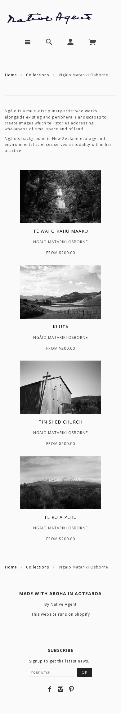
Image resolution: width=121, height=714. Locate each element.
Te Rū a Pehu (60, 517)
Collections (37, 75)
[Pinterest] (71, 689)
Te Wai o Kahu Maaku (60, 231)
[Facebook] (50, 689)
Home (11, 75)
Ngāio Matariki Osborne (60, 242)
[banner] (60, 16)
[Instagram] (60, 689)
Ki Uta (61, 327)
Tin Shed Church (61, 422)
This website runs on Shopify (60, 614)
